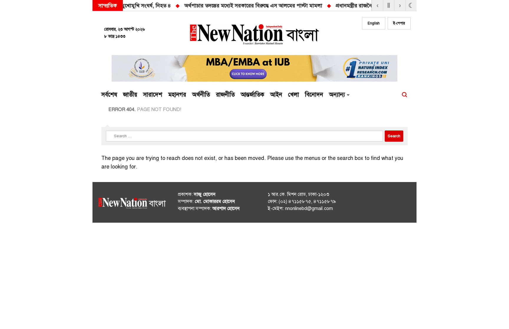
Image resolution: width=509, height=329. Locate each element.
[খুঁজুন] (404, 95)
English (374, 23)
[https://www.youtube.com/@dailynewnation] (395, 203)
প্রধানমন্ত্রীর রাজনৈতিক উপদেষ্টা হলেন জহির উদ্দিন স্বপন (288, 5)
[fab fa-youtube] (393, 40)
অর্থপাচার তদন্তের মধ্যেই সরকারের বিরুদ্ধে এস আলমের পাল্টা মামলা (150, 5)
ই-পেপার (399, 23)
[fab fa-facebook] (370, 40)
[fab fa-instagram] (382, 40)
